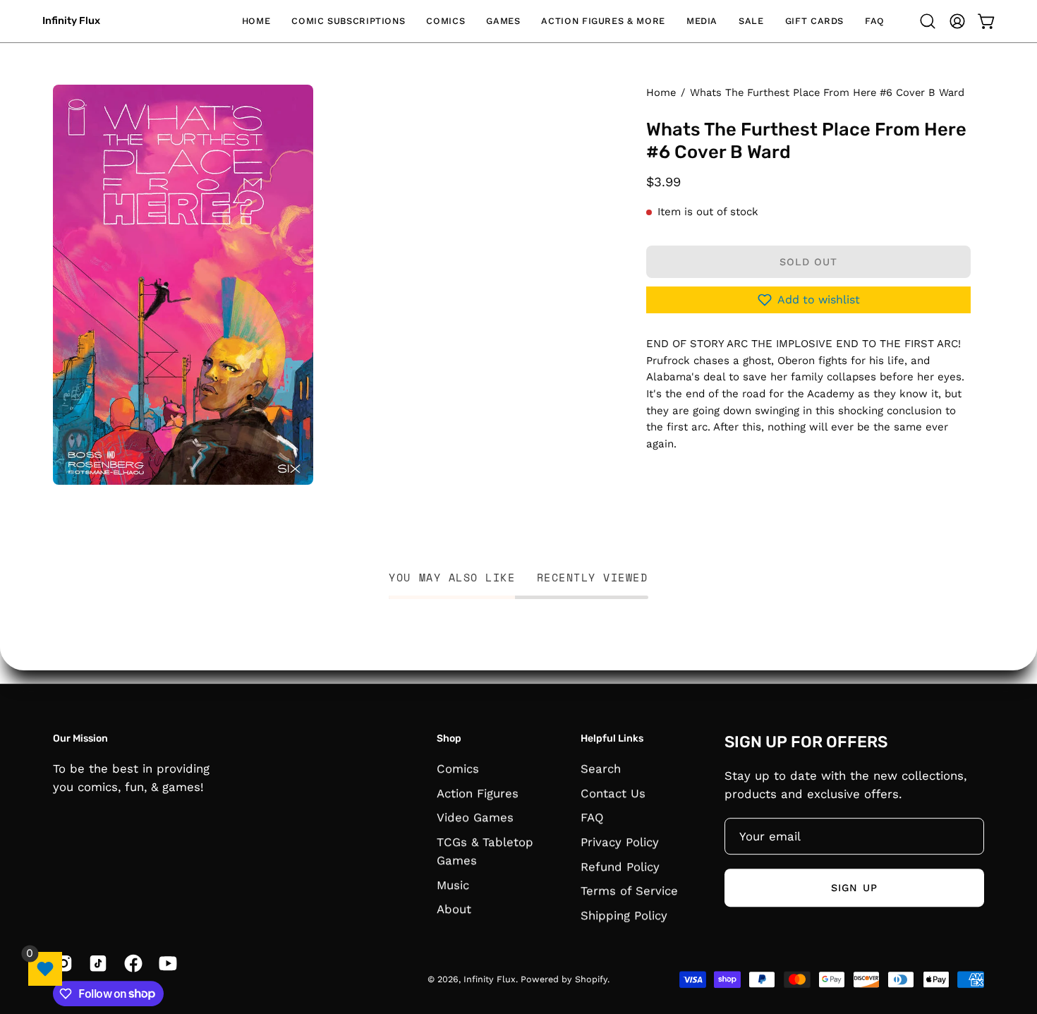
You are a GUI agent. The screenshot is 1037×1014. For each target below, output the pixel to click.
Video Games (475, 817)
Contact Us (613, 792)
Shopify (591, 979)
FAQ (592, 817)
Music (453, 884)
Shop (449, 738)
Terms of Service (629, 890)
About (454, 909)
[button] (348, 21)
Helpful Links (612, 738)
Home (661, 92)
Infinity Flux (71, 21)
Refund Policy (620, 866)
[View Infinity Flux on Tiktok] (95, 963)
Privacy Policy (620, 842)
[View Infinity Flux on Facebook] (131, 963)
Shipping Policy (624, 914)
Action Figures (477, 792)
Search (601, 768)
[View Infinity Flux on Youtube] (165, 963)
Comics (458, 768)
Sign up (854, 887)
